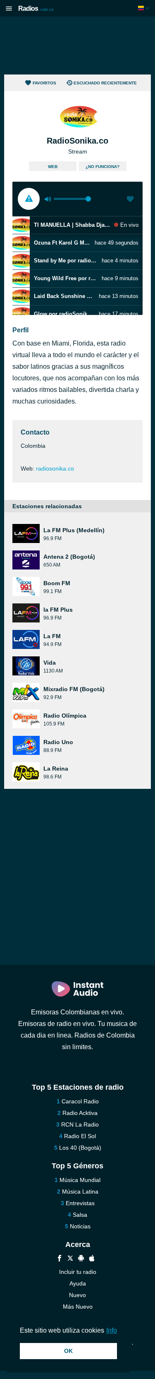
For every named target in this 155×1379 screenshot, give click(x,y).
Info (111, 1330)
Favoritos (44, 83)
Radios (35, 8)
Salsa (80, 1214)
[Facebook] (59, 1259)
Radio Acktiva (80, 1113)
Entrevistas (80, 1203)
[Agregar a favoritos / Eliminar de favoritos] (130, 200)
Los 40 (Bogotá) (80, 1147)
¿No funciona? (102, 166)
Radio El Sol (80, 1136)
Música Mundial (80, 1180)
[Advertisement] (78, 45)
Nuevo (77, 1295)
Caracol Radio (80, 1101)
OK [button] (68, 1351)
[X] (70, 1259)
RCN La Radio (80, 1124)
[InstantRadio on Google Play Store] (81, 1259)
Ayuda (77, 1283)
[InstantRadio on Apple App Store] (91, 1259)
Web (52, 166)
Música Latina (80, 1191)
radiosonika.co (55, 468)
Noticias (80, 1226)
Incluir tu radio (77, 1271)
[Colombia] (144, 8)
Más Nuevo (78, 1306)
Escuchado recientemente (105, 83)
